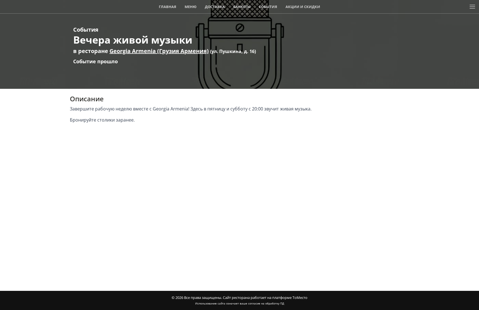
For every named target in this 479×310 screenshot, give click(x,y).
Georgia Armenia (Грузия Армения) (159, 51)
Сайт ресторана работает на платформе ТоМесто (265, 297)
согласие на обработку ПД (266, 303)
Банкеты (242, 6)
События (268, 6)
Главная (167, 6)
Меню (191, 6)
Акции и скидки (303, 6)
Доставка (215, 6)
